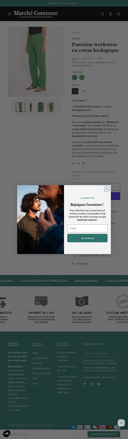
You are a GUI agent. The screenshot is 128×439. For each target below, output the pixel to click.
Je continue (87, 238)
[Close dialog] (107, 189)
